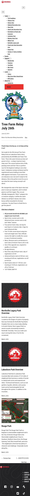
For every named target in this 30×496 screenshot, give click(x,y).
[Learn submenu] (9, 72)
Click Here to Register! (8, 209)
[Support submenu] (10, 58)
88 (19, 458)
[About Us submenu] (11, 81)
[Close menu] (3, 12)
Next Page (24, 462)
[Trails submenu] (9, 16)
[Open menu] (23, 7)
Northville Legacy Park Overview (11, 311)
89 (21, 458)
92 (26, 458)
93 (27, 458)
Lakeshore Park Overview (12, 369)
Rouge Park (6, 426)
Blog (26, 137)
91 (24, 458)
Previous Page (6, 458)
